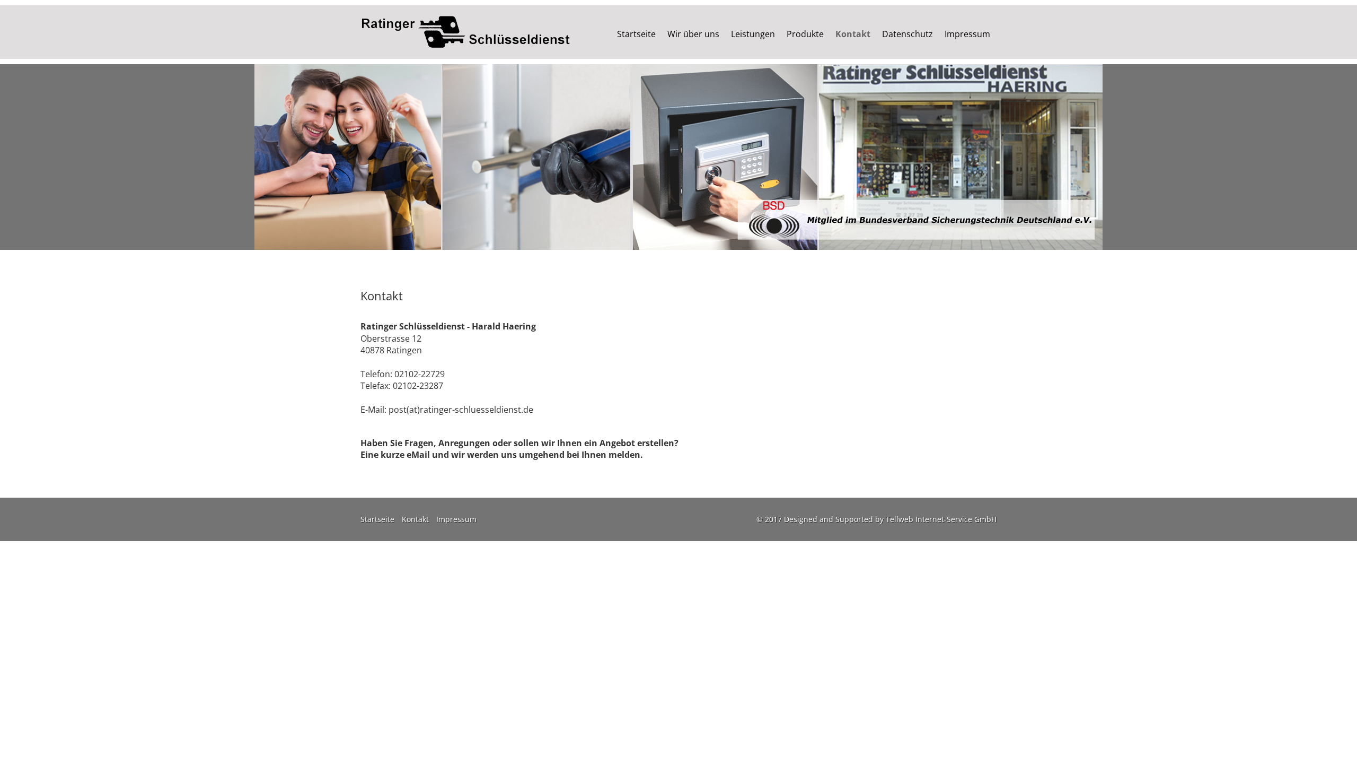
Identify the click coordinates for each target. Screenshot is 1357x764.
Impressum (967, 34)
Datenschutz (907, 34)
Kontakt (852, 34)
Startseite (636, 34)
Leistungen (753, 34)
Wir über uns (693, 34)
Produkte (805, 34)
